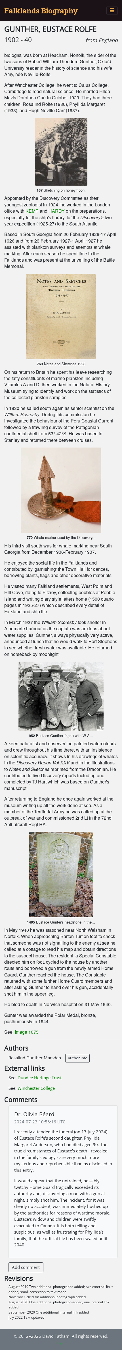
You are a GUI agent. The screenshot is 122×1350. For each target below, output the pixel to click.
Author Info (77, 1057)
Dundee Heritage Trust (40, 1077)
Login (61, 1343)
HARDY (57, 211)
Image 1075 (27, 1032)
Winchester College (36, 1088)
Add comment (26, 1267)
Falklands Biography (41, 10)
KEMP (32, 211)
